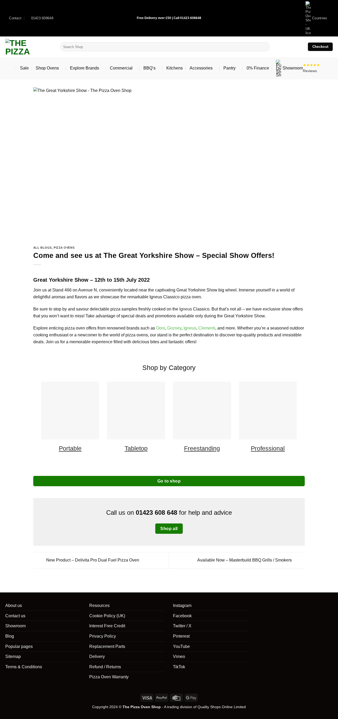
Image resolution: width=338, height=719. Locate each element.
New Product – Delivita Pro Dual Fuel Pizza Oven (92, 560)
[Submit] (264, 46)
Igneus (185, 309)
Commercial (121, 68)
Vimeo (179, 656)
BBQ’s (149, 68)
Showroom (293, 68)
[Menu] (9, 68)
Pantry (229, 68)
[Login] (288, 47)
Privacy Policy (102, 636)
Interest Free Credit (107, 626)
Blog (9, 636)
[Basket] (299, 47)
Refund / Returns (105, 667)
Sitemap (13, 656)
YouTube (181, 646)
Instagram (182, 605)
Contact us (15, 616)
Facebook (182, 616)
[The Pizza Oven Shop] (28, 46)
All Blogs (42, 247)
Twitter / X (182, 626)
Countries (319, 18)
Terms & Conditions (23, 667)
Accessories (201, 68)
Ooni (160, 328)
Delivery (97, 656)
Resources (99, 605)
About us (13, 605)
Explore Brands (84, 68)
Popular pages (19, 646)
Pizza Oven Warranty (109, 677)
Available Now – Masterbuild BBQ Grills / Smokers (245, 560)
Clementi (206, 328)
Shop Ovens (47, 68)
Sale (24, 68)
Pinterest (181, 636)
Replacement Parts (107, 646)
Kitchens (174, 68)
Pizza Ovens (64, 247)
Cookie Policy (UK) (107, 616)
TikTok (179, 667)
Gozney (174, 328)
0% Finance (258, 68)
